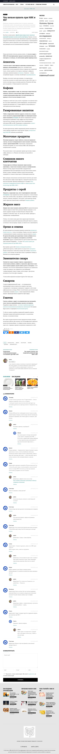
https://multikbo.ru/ (12, 361)
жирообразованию (30, 74)
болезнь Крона (11, 342)
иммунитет (51, 31)
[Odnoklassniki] (11, 332)
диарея (17, 342)
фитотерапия (43, 67)
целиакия (6, 344)
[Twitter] (21, 332)
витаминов (21, 73)
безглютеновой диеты (22, 308)
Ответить (10, 406)
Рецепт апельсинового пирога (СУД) (32, 388)
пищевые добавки (29, 200)
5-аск (41, 18)
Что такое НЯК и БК (29, 4)
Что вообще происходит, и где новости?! (14, 694)
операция (41, 46)
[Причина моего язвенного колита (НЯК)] (24, 710)
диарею (16, 291)
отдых (46, 46)
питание (29, 342)
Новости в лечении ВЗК (8, 4)
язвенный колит (13, 344)
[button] (54, 4)
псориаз (48, 48)
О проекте (5, 1)
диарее (34, 234)
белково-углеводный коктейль (23, 247)
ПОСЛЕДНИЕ (16, 376)
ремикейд (42, 56)
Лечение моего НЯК (31, 697)
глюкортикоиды (48, 28)
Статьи (21, 4)
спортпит (46, 65)
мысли (50, 41)
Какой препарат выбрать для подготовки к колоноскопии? (50, 694)
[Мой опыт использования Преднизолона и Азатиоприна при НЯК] (24, 693)
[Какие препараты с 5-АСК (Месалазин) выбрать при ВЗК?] (42, 704)
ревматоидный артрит (45, 53)
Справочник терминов (41, 4)
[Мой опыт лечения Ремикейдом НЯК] (24, 703)
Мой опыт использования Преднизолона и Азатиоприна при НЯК (32, 693)
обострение (23, 342)
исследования (45, 36)
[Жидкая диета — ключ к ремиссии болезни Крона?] (20, 382)
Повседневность (13, 696)
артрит (46, 20)
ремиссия (49, 56)
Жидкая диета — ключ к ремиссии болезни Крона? (19, 388)
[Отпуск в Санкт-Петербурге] (6, 703)
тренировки (32, 248)
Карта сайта (12, 1)
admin (7, 32)
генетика (41, 28)
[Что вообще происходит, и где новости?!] (6, 694)
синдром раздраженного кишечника (45, 59)
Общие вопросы (49, 706)
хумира (49, 67)
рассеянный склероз (43, 51)
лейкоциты (49, 38)
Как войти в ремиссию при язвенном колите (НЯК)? (50, 712)
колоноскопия (42, 38)
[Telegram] (27, 332)
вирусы (40, 25)
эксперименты (43, 73)
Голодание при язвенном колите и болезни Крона (7, 388)
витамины (46, 25)
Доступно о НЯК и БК (29, 8)
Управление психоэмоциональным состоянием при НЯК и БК (10, 353)
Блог (17, 4)
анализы (41, 20)
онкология (51, 43)
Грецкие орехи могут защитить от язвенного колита (14, 710)
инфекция (48, 33)
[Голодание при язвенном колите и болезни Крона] (8, 382)
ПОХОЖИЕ (6, 376)
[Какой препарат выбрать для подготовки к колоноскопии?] (42, 694)
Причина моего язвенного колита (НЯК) (32, 710)
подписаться (31, 674)
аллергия (50, 18)
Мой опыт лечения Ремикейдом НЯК (33, 702)
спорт (53, 62)
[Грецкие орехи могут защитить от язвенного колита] (6, 710)
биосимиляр (51, 20)
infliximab (45, 18)
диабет (40, 31)
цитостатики (48, 70)
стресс (51, 65)
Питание (5, 14)
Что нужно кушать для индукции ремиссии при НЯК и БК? (30, 353)
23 (17, 32)
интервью (42, 33)
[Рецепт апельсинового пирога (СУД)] (32, 382)
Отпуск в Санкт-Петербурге (14, 702)
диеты (44, 31)
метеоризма (6, 195)
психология (42, 48)
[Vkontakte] (5, 332)
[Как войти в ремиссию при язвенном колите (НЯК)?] (42, 712)
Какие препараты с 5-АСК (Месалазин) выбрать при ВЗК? (51, 703)
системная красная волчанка (45, 62)
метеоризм (15, 117)
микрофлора (43, 41)
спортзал (41, 65)
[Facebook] (16, 332)
